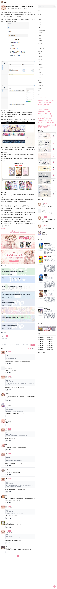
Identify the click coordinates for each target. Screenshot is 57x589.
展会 (40, 27)
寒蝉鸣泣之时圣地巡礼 (43, 107)
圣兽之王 (52, 107)
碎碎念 (39, 88)
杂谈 (40, 77)
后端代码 (40, 51)
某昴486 (7, 393)
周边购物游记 (42, 30)
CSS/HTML (41, 48)
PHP (40, 54)
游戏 (40, 19)
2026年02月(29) (41, 343)
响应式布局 (48, 118)
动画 (40, 17)
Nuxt (50, 116)
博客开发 (40, 83)
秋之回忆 (45, 127)
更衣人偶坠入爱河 (47, 102)
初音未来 (48, 111)
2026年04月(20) (41, 341)
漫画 (40, 22)
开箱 (40, 72)
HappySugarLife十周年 (43, 122)
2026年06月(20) (41, 339)
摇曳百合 (47, 98)
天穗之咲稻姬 (41, 125)
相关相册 (46, 295)
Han (6, 444)
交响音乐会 (51, 100)
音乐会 (40, 38)
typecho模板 (41, 118)
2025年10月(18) (41, 347)
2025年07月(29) (50, 349)
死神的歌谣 (40, 100)
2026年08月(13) (41, 337)
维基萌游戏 (40, 85)
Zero (6, 404)
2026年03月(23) (50, 341)
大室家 (39, 102)
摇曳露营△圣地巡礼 (42, 116)
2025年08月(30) (41, 349)
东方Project (41, 113)
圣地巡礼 (41, 32)
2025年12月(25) (41, 345)
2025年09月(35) (50, 347)
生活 (39, 69)
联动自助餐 (46, 104)
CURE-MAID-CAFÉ (42, 120)
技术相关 (40, 59)
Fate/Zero (47, 113)
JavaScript (41, 46)
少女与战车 (40, 98)
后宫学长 (7, 469)
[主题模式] (54, 586)
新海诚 (46, 100)
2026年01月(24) (50, 343)
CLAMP (39, 127)
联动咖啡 (48, 125)
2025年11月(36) (50, 345)
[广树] (3, 7)
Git (40, 61)
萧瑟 (6, 495)
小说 (40, 25)
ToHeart (50, 120)
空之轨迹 (52, 122)
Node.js (41, 56)
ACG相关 (40, 14)
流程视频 (51, 295)
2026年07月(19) (50, 337)
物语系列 (40, 104)
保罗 (6, 546)
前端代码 (40, 43)
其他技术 (41, 67)
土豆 (6, 367)
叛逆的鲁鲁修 (41, 111)
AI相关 (39, 80)
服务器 (40, 64)
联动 (40, 35)
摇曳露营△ (46, 109)
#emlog (3, 228)
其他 (39, 90)
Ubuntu (53, 125)
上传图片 (40, 109)
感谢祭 (40, 40)
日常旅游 (41, 75)
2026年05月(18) (50, 339)
